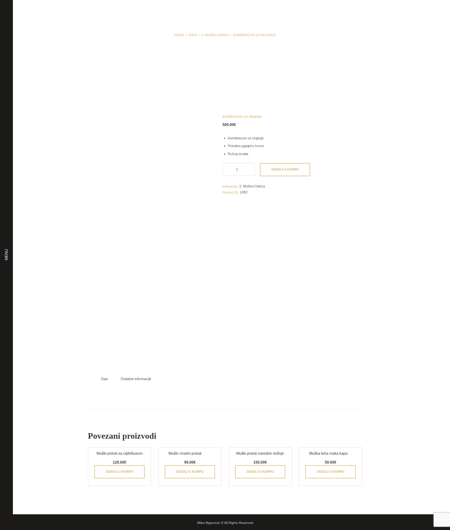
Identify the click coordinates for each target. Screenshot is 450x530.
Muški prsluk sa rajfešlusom (119, 453)
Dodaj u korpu (285, 169)
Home (179, 35)
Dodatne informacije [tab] (136, 379)
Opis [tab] (104, 379)
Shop (192, 35)
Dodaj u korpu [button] (119, 471)
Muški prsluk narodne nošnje (260, 453)
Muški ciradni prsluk (185, 453)
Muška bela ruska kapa (328, 453)
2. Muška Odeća (215, 35)
